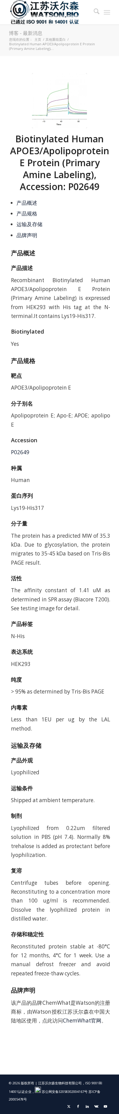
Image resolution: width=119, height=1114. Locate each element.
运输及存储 (29, 224)
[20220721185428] (59, 100)
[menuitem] (93, 12)
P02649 (20, 452)
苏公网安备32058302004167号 (64, 1091)
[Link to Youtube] (105, 1106)
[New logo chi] (49, 12)
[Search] (93, 12)
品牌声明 (26, 235)
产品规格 (26, 213)
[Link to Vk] (96, 1106)
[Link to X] (69, 1106)
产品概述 (26, 202)
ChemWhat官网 (82, 1020)
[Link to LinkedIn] (87, 1106)
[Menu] (107, 12)
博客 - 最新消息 (25, 33)
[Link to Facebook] (78, 1106)
